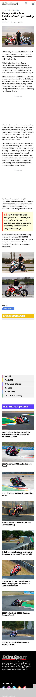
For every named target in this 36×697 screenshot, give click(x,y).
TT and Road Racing (13, 396)
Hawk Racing (8, 308)
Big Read (8, 388)
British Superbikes (14, 10)
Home (4, 10)
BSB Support (10, 392)
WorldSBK (9, 380)
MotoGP (8, 376)
